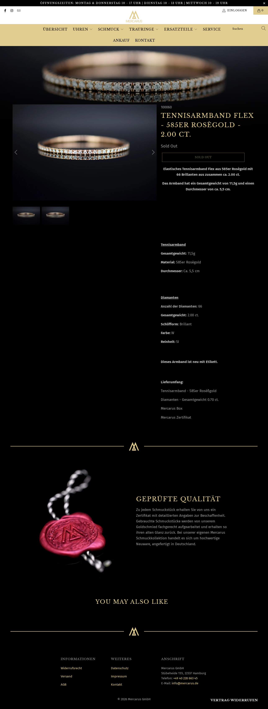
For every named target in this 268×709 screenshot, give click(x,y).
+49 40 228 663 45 (185, 678)
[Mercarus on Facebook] (5, 10)
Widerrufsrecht (71, 668)
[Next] (152, 152)
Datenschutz (120, 668)
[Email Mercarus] (18, 10)
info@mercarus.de (185, 683)
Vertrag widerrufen (234, 700)
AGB (63, 684)
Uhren (81, 29)
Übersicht (55, 29)
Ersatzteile (179, 29)
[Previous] (16, 152)
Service (212, 29)
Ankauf (121, 40)
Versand (66, 676)
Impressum (119, 676)
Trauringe (142, 29)
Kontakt (145, 40)
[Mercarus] (134, 17)
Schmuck (109, 29)
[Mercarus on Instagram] (11, 10)
